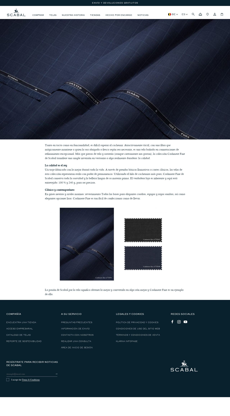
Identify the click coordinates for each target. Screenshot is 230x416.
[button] (193, 14)
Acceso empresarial (19, 329)
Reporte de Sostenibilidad (24, 341)
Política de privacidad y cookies (137, 322)
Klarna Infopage (127, 341)
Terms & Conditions (31, 379)
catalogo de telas (18, 335)
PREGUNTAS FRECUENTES (76, 322)
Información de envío (75, 329)
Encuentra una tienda (21, 322)
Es (183, 14)
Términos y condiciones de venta (138, 335)
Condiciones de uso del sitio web (138, 329)
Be (174, 14)
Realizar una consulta (76, 341)
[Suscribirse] (53, 374)
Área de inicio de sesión (77, 348)
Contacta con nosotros (77, 335)
